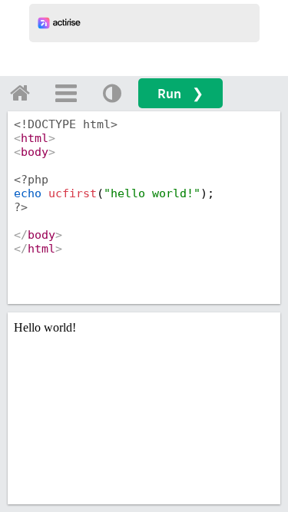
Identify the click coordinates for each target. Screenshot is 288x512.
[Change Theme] (112, 92)
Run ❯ (180, 93)
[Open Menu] (66, 92)
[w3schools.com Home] (20, 92)
